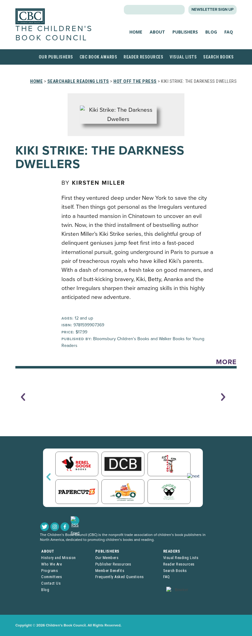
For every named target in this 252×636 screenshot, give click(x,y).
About (157, 32)
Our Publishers (56, 56)
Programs (49, 570)
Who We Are (51, 564)
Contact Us (51, 583)
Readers (171, 551)
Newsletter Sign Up (212, 9)
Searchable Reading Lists (78, 81)
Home (135, 32)
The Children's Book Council (54, 33)
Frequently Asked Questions (119, 576)
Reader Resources (143, 56)
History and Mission (58, 557)
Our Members (107, 557)
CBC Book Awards (98, 56)
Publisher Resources (113, 564)
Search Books (218, 56)
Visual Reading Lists (181, 557)
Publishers (185, 32)
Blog (211, 32)
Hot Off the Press (135, 81)
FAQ (228, 32)
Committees (51, 576)
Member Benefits (109, 570)
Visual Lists (183, 56)
